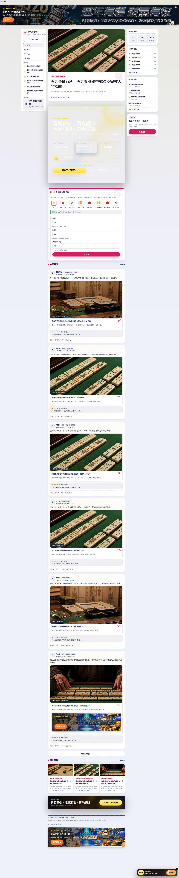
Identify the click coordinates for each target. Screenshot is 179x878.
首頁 (27, 45)
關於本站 (50, 817)
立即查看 (171, 872)
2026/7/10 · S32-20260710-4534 (65, 274)
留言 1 (57, 746)
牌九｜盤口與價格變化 (32, 87)
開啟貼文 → (69, 340)
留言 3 (57, 416)
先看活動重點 (103, 170)
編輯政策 (61, 817)
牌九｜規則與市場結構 (32, 66)
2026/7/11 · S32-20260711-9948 (65, 504)
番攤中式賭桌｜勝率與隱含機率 (33, 92)
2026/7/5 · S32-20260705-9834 (65, 351)
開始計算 (86, 254)
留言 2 (57, 340)
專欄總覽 (122, 760)
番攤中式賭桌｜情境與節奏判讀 (33, 82)
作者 (56, 817)
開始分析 (142, 132)
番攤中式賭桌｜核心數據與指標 (33, 71)
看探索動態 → (133, 72)
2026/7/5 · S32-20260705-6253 (65, 656)
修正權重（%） (57, 242)
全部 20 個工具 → (134, 109)
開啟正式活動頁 (69, 170)
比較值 (54, 230)
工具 (27, 54)
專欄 (27, 58)
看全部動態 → (86, 754)
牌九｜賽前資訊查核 (31, 76)
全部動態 (122, 264)
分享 (62, 340)
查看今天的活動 (111, 802)
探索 (27, 49)
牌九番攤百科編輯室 (56, 97)
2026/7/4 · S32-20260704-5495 (65, 427)
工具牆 (72, 817)
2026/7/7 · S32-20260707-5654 (65, 580)
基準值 (54, 218)
